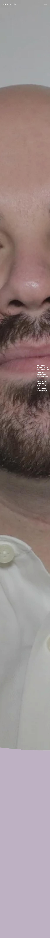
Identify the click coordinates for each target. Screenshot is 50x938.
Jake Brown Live (9, 4)
